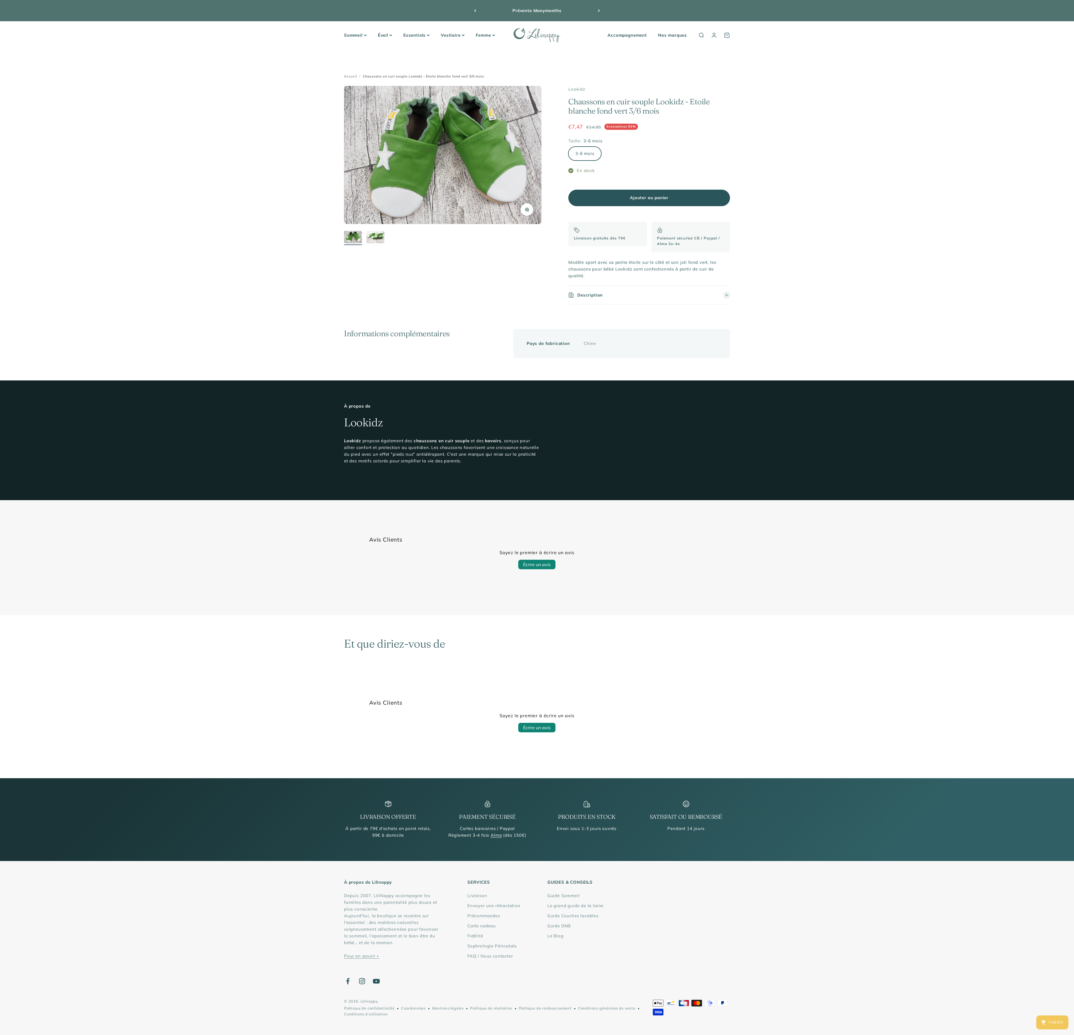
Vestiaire (450, 35)
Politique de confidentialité (369, 1008)
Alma (496, 835)
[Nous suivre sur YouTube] (376, 981)
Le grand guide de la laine (575, 905)
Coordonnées (413, 1008)
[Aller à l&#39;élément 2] (375, 238)
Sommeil (353, 35)
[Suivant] (599, 10)
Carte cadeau (481, 925)
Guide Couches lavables (573, 915)
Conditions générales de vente (606, 1008)
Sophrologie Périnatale (492, 946)
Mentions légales (448, 1008)
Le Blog (555, 935)
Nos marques (672, 35)
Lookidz (576, 89)
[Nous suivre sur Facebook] (348, 981)
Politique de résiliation (491, 1008)
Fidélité (475, 935)
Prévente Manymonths (537, 10)
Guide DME (559, 925)
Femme (483, 35)
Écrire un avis (537, 564)
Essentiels (414, 35)
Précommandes (483, 915)
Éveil (383, 35)
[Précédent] (475, 10)
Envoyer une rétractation (493, 905)
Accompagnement (627, 35)
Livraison (477, 895)
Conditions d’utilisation (366, 1014)
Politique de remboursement (545, 1008)
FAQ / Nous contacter (490, 956)
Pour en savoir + (361, 956)
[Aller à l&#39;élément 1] (353, 238)
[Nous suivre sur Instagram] (362, 981)
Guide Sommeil (563, 895)
